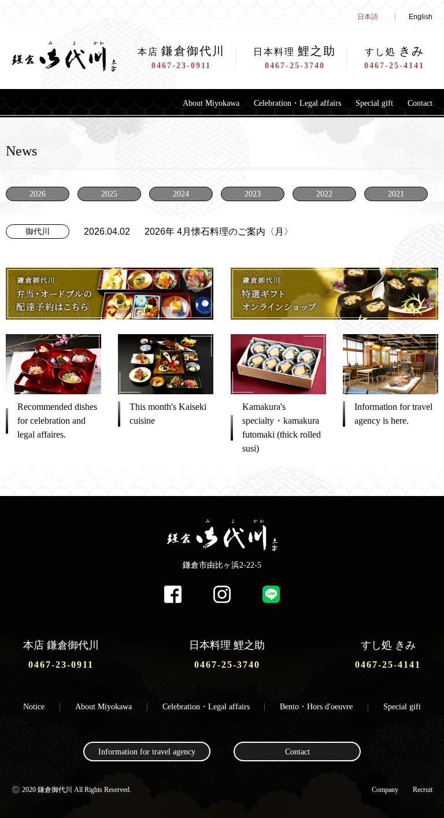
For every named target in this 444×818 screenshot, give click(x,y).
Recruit (422, 790)
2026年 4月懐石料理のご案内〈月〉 (219, 231)
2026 (37, 194)
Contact (420, 103)
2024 (181, 194)
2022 (324, 194)
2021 (396, 194)
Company (385, 790)
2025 (109, 194)
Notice (34, 706)
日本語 (367, 17)
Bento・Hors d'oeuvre (316, 706)
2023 (253, 194)
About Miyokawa (211, 103)
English (420, 17)
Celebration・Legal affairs (297, 103)
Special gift (374, 103)
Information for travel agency (146, 751)
